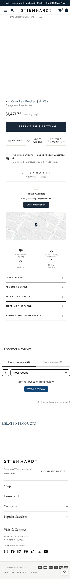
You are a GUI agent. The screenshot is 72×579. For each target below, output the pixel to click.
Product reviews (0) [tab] (19, 362)
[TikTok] (32, 553)
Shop (7, 487)
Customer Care (14, 497)
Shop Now (60, 3)
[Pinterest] (26, 553)
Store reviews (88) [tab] (53, 362)
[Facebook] (12, 553)
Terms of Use (9, 574)
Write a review (36, 389)
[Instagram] (6, 553)
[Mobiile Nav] (5, 10)
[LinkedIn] (19, 553)
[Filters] (5, 372)
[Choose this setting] (36, 127)
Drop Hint (17, 141)
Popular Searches (15, 518)
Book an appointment (53, 471)
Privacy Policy (22, 574)
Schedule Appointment (57, 140)
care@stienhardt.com (14, 547)
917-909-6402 (11, 473)
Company (10, 508)
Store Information (36, 205)
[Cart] (65, 10)
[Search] (12, 10)
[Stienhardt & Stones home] (36, 461)
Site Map (34, 574)
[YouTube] (46, 553)
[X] (39, 553)
